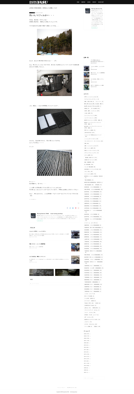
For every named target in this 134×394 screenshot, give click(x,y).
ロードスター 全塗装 (90, 300)
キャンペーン (99, 101)
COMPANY (83, 2)
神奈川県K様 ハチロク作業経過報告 (94, 189)
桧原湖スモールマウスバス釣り (92, 319)
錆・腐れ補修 (89, 164)
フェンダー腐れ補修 (90, 166)
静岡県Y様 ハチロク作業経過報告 (93, 243)
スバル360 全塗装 (90, 298)
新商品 (87, 108)
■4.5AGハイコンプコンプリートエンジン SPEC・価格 (94, 127)
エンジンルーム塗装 (90, 173)
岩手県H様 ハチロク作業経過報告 (93, 208)
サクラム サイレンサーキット (92, 99)
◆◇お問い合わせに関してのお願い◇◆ (94, 103)
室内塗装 (98, 184)
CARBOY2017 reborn (90, 305)
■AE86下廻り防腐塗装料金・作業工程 (94, 182)
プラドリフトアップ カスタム (92, 310)
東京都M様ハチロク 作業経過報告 (93, 289)
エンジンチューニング (91, 115)
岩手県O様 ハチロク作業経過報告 (93, 201)
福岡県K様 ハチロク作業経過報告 (92, 203)
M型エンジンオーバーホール (92, 150)
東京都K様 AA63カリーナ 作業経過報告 (94, 262)
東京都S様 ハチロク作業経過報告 (93, 248)
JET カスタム (89, 317)
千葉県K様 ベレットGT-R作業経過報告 (93, 219)
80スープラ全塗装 (89, 296)
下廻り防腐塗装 (89, 180)
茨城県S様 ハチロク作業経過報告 (93, 194)
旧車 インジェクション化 (91, 145)
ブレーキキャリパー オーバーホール (94, 141)
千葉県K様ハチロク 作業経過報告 (93, 291)
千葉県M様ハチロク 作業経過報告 (93, 277)
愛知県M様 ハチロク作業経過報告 (93, 205)
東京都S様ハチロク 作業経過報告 (93, 270)
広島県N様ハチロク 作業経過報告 (93, 265)
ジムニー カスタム (90, 312)
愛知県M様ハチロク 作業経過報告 (93, 279)
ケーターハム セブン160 (91, 222)
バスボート (88, 321)
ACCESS (88, 2)
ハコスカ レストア (90, 293)
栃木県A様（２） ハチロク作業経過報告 (93, 211)
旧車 (87, 143)
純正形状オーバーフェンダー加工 (93, 169)
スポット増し (89, 171)
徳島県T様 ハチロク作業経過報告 (93, 234)
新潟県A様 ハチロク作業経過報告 (93, 187)
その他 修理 (89, 113)
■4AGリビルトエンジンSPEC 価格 (93, 120)
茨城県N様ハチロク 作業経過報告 (93, 286)
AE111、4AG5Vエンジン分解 (97, 85)
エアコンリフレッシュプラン (92, 152)
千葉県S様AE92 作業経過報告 (92, 282)
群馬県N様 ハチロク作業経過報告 (93, 196)
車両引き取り (96, 307)
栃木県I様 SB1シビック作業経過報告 (94, 257)
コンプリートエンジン (91, 117)
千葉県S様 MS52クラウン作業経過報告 (93, 251)
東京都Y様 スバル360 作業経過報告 (94, 268)
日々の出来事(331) (32, 199)
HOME (78, 2)
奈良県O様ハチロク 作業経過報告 (93, 274)
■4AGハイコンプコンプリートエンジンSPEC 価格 (93, 123)
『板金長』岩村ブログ (91, 157)
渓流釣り (97, 326)
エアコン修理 (89, 155)
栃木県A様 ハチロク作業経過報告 (93, 191)
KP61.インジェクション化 (91, 96)
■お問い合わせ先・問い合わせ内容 (93, 106)
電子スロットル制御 (90, 130)
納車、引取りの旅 (89, 101)
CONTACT (94, 2)
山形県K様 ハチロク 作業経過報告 (94, 259)
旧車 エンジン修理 (90, 148)
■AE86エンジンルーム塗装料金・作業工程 (94, 177)
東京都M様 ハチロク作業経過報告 (93, 229)
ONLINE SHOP (101, 2)
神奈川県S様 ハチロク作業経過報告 (94, 254)
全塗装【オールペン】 (91, 159)
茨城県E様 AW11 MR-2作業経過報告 (94, 227)
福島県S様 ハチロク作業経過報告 (93, 225)
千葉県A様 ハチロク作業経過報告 (93, 241)
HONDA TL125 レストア (92, 314)
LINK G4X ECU (90, 132)
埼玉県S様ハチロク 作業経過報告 (93, 272)
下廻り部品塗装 (89, 184)
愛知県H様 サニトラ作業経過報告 (93, 232)
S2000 (97, 303)
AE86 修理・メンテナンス (92, 110)
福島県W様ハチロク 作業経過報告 (93, 284)
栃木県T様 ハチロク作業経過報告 (93, 198)
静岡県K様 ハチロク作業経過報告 (93, 236)
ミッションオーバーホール (91, 138)
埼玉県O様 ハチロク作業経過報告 (93, 246)
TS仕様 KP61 (89, 303)
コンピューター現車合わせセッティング (93, 135)
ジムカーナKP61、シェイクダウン (37, 231)
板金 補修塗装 (89, 162)
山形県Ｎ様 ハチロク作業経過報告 (93, 239)
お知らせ (88, 307)
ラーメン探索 (88, 326)
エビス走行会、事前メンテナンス (37, 256)
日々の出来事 (32, 12)
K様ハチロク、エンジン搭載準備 (37, 244)
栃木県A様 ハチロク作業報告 (92, 214)
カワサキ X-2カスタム (91, 324)
